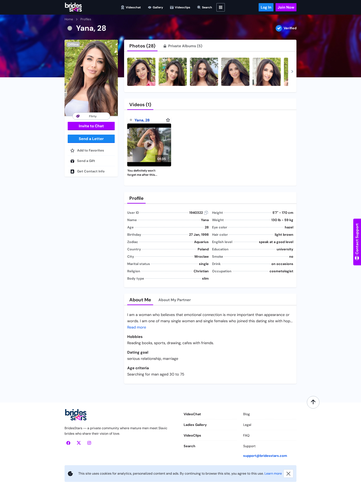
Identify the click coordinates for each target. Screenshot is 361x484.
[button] (91, 78)
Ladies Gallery (195, 425)
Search (189, 446)
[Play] (149, 145)
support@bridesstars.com (265, 455)
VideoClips (192, 435)
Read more (136, 327)
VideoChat (192, 414)
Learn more (273, 473)
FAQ (246, 435)
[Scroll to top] (313, 402)
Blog (246, 414)
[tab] (142, 46)
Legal (247, 425)
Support (249, 446)
